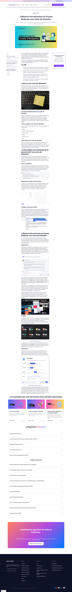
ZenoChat (31, 285)
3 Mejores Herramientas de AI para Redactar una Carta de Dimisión (11, 70)
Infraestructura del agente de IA (57, 565)
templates (32, 280)
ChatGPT (8, 73)
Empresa (23, 4)
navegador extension (40, 281)
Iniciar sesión (47, 4)
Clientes (27, 4)
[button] (18, 5)
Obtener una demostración (58, 4)
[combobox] (3, 591)
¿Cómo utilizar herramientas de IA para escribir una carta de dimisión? (12, 63)
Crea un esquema (9, 65)
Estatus (22, 578)
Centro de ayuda (39, 565)
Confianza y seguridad (25, 565)
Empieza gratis (59, 65)
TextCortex (23, 247)
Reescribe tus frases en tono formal (12, 66)
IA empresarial (54, 563)
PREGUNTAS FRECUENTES (41, 576)
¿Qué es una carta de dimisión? (10, 56)
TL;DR (7, 54)
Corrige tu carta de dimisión (11, 68)
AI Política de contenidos (25, 572)
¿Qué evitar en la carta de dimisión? (12, 61)
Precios (31, 4)
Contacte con (23, 580)
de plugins (32, 344)
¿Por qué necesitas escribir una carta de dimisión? (12, 58)
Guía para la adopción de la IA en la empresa (42, 570)
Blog (37, 563)
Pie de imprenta (24, 576)
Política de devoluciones (25, 574)
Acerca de (23, 563)
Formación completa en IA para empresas (42, 574)
